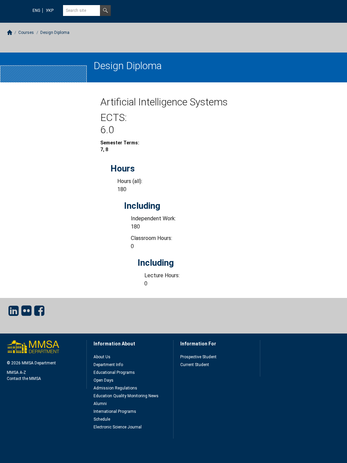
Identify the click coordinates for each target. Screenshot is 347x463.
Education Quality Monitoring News (126, 396)
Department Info (108, 364)
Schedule (102, 419)
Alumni (100, 403)
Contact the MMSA (24, 378)
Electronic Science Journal (118, 427)
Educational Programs (114, 372)
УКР (50, 10)
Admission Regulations (115, 388)
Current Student (194, 364)
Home (10, 32)
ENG (36, 10)
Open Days (104, 380)
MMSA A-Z (16, 372)
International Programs (115, 411)
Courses (26, 32)
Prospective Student (198, 357)
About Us (102, 357)
